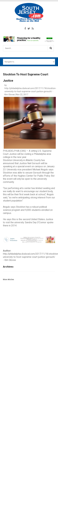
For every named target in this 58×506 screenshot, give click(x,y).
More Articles (8, 279)
